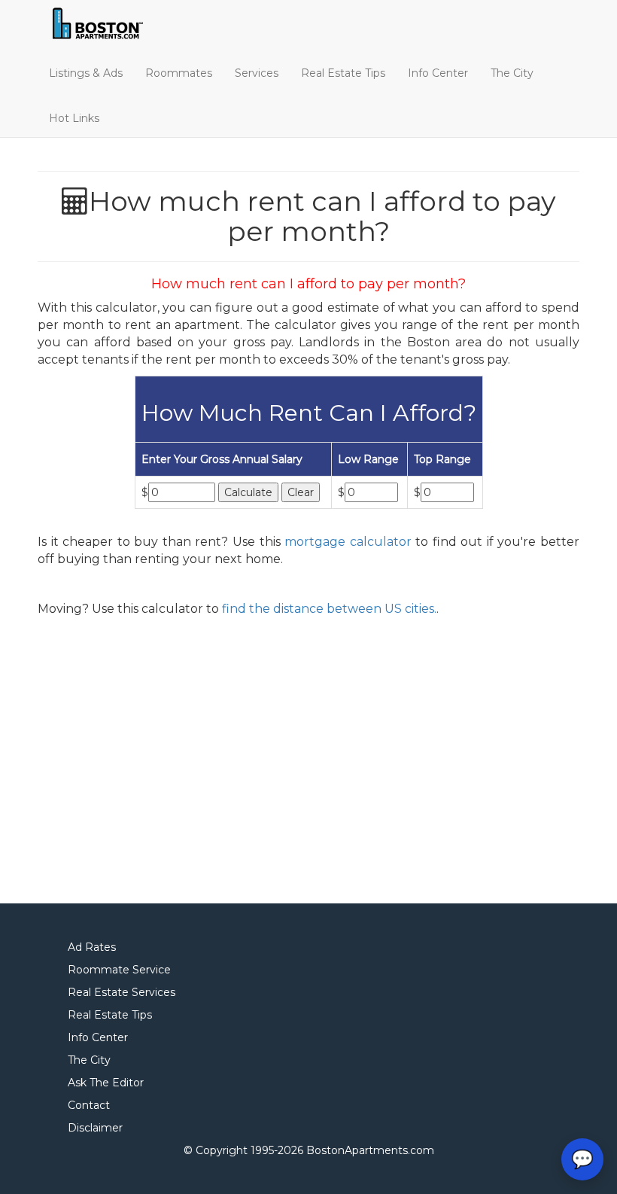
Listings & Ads (86, 73)
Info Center (438, 73)
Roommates (178, 73)
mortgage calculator (348, 542)
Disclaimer (95, 1128)
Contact (89, 1105)
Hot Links (74, 118)
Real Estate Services (121, 992)
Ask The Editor (106, 1082)
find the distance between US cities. (329, 609)
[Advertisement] (308, 755)
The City (512, 73)
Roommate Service (119, 969)
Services (256, 73)
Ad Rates (92, 947)
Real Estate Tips (343, 73)
